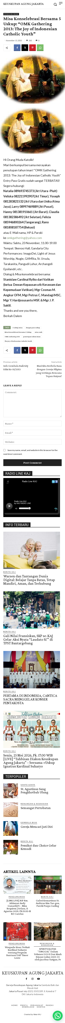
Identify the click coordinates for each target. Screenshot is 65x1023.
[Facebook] (17, 47)
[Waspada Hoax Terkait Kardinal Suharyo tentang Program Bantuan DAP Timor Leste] (17, 931)
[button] (58, 1016)
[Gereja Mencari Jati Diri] (10, 828)
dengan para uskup (33, 327)
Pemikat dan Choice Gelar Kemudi (38, 847)
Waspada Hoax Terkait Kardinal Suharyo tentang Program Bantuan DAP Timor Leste (17, 952)
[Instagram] (33, 979)
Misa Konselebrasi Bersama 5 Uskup (18, 332)
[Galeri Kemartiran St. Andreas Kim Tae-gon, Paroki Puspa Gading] (48, 885)
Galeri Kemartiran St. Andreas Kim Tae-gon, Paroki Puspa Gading (48, 903)
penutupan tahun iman (31, 336)
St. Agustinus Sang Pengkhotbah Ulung (34, 790)
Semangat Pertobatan (36, 808)
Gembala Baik (29, 822)
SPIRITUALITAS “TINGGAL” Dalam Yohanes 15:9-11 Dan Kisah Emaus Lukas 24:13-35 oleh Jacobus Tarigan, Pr (48, 954)
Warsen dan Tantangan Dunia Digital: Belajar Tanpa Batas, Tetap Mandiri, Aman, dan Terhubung (29, 580)
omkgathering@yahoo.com (24, 238)
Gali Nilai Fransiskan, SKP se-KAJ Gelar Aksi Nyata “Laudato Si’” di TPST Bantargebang (28, 639)
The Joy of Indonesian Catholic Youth (18, 341)
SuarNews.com (27, 997)
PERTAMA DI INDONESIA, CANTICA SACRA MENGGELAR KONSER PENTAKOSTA (30, 699)
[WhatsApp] (40, 47)
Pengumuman (11, 14)
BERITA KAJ (9, 572)
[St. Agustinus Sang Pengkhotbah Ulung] (10, 790)
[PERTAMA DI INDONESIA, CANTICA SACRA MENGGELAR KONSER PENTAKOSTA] (31, 669)
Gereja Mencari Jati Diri (37, 826)
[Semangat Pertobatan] (10, 809)
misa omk (38, 332)
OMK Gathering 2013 (12, 336)
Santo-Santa (28, 785)
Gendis (42, 997)
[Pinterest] (32, 47)
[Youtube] (39, 979)
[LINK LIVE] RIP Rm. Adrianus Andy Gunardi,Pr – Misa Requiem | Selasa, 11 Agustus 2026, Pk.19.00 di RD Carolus (17, 907)
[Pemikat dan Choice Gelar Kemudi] (10, 847)
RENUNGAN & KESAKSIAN (34, 804)
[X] (25, 47)
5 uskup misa (17, 327)
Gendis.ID (9, 855)
